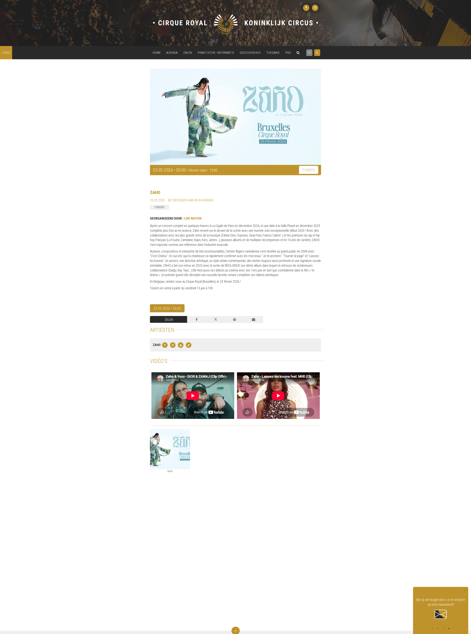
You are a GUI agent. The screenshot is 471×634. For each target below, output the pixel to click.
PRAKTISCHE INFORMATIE (216, 52)
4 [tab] (449, 628)
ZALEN (187, 52)
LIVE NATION (192, 218)
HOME (157, 52)
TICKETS (308, 170)
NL (317, 52)
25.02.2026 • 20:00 (167, 308)
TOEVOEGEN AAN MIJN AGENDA (192, 200)
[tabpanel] (440, 606)
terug (6, 52)
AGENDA (172, 52)
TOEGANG (273, 52)
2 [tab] (438, 628)
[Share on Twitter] (215, 319)
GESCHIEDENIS (250, 52)
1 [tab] (432, 628)
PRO (288, 52)
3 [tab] (443, 628)
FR (309, 52)
